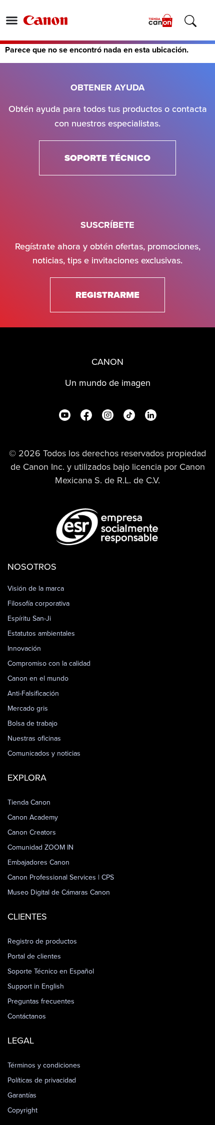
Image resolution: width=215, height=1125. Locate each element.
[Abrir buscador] (190, 21)
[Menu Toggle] (12, 20)
